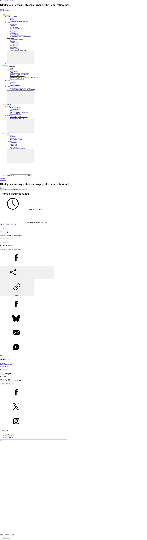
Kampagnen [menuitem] (10, 69)
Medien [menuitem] (9, 106)
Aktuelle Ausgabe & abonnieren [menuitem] (18, 117)
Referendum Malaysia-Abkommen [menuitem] (19, 74)
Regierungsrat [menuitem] (14, 27)
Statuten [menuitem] (12, 19)
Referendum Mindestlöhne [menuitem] (17, 76)
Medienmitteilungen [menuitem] (15, 107)
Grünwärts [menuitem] (10, 115)
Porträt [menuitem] (12, 18)
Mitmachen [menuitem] (10, 135)
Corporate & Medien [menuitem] (15, 114)
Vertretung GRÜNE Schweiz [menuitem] (18, 50)
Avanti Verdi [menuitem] (13, 144)
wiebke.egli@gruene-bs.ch (7, 238)
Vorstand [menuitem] (12, 41)
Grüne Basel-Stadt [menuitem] (12, 16)
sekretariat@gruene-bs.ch (7, 383)
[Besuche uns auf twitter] (73, 406)
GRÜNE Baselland (8, 435)
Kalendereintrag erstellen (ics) (8, 224)
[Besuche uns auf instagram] (73, 421)
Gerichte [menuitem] (12, 25)
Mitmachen (3, 180)
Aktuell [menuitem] (5, 65)
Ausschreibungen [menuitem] (15, 85)
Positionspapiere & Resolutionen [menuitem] (19, 112)
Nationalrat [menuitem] (13, 30)
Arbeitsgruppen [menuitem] (14, 48)
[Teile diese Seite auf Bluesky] (73, 318)
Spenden (2, 178)
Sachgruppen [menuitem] (13, 47)
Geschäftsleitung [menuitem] (14, 42)
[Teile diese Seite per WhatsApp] (73, 347)
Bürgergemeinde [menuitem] (14, 32)
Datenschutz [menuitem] (6, 538)
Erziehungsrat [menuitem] (14, 33)
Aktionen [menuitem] (12, 136)
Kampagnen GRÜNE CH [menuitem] (17, 79)
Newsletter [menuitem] (13, 82)
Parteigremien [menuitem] (10, 38)
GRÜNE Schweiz (8, 437)
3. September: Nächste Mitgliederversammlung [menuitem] (22, 89)
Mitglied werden (4, 366)
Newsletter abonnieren (6, 364)
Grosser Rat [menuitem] (13, 24)
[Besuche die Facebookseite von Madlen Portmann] (73, 257)
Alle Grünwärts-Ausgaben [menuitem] (17, 118)
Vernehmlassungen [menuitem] (15, 109)
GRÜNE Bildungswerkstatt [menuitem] (17, 148)
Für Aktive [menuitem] (6, 133)
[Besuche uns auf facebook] (73, 392)
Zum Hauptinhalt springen (7, 0)
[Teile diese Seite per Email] (73, 332)
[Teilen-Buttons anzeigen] (13, 272)
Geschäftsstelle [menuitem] (14, 44)
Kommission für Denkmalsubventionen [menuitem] (20, 36)
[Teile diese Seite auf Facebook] (73, 304)
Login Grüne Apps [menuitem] (15, 147)
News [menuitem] (8, 80)
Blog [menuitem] (11, 83)
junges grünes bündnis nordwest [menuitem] (18, 21)
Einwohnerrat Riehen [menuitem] (16, 28)
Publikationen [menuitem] (7, 104)
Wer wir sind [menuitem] (6, 15)
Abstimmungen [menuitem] (11, 66)
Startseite (2, 189)
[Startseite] (2, 9)
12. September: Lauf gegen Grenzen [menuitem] (20, 88)
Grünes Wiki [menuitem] (13, 145)
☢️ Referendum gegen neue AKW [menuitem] (19, 73)
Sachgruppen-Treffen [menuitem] (16, 139)
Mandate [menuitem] (9, 22)
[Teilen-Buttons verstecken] (40, 272)
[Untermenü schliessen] (20, 57)
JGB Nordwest (7, 434)
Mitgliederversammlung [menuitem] (16, 39)
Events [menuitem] (8, 86)
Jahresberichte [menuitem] (14, 111)
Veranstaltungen (9, 189)
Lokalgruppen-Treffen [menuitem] (16, 138)
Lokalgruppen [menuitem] (14, 45)
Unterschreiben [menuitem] (14, 71)
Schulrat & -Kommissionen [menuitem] (17, 35)
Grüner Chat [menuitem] (13, 142)
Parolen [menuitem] (12, 68)
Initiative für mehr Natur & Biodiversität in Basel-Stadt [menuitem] (25, 77)
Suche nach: (6, 175)
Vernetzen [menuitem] (9, 141)
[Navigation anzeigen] (0, 12)
